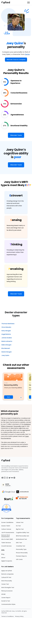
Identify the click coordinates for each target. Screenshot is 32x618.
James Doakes (6, 338)
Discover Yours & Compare (16, 60)
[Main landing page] (6, 2)
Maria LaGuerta (6, 341)
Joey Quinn (5, 355)
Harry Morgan (6, 331)
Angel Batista (6, 334)
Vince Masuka (6, 327)
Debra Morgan (6, 345)
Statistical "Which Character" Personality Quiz (16, 425)
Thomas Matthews (7, 324)
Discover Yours (16, 135)
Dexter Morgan (6, 352)
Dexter (27, 54)
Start (8, 397)
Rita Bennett (5, 348)
